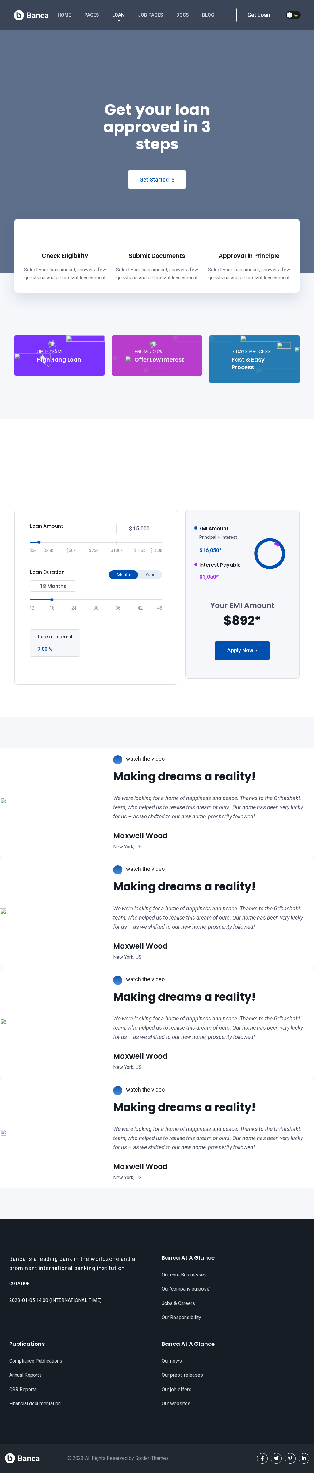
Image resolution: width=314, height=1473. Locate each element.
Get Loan (258, 15)
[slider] (39, 542)
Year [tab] (150, 575)
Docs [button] (183, 15)
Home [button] (65, 15)
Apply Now (241, 650)
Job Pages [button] (151, 15)
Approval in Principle (249, 256)
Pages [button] (92, 15)
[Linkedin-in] (304, 1458)
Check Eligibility (65, 256)
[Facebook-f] (262, 1458)
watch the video (145, 759)
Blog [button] (209, 15)
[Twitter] (276, 1458)
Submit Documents (157, 256)
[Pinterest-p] (290, 1458)
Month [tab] (123, 575)
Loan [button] (119, 15)
